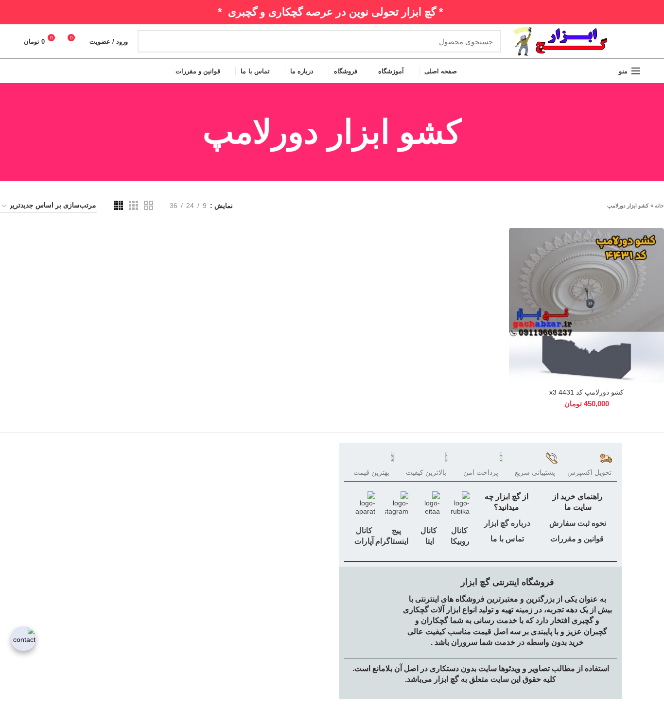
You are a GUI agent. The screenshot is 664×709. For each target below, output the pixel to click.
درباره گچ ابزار (506, 523)
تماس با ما (506, 539)
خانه (659, 205)
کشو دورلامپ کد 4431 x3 (586, 392)
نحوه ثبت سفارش (577, 523)
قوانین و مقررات (577, 539)
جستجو (151, 41)
